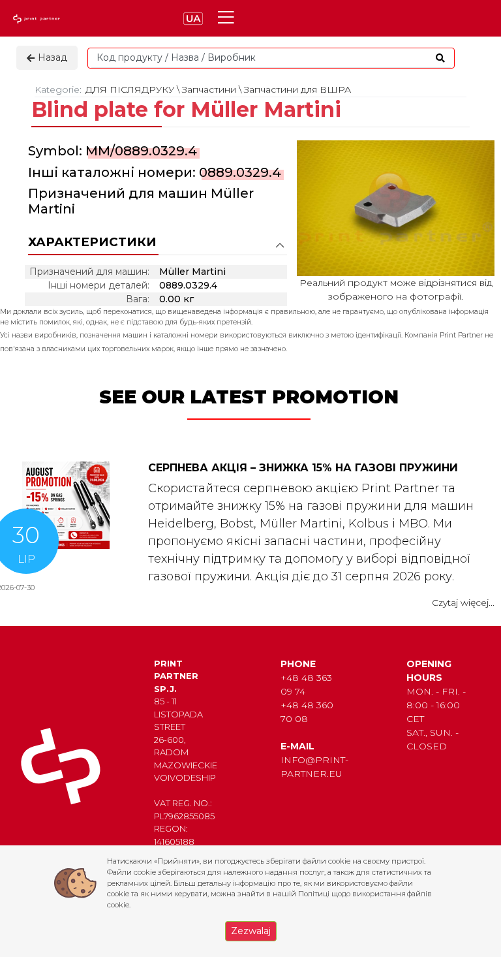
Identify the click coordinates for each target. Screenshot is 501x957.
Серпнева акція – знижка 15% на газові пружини (303, 468)
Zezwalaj (251, 931)
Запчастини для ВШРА (297, 89)
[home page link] (38, 18)
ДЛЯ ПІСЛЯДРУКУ (129, 89)
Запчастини (209, 89)
